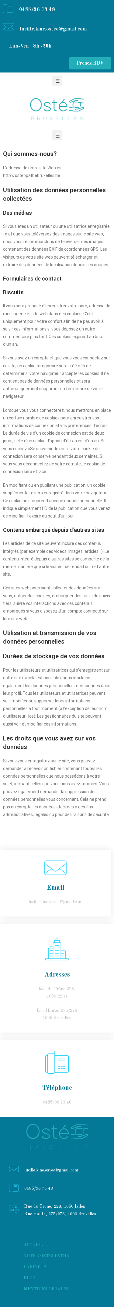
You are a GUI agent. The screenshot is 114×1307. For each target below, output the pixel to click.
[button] (90, 63)
